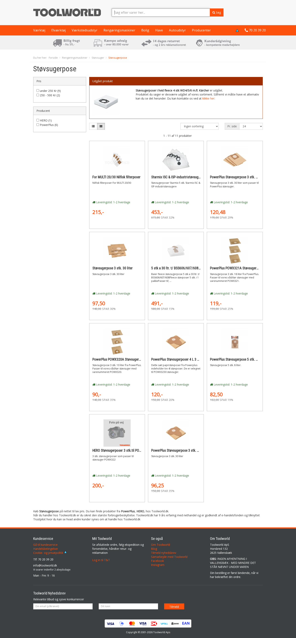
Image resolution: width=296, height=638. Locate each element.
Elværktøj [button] (58, 30)
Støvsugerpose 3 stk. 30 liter (112, 268)
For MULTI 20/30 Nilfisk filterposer (116, 177)
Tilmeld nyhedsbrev (163, 553)
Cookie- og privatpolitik (48, 553)
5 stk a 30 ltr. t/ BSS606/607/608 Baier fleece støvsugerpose (194, 268)
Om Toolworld (160, 545)
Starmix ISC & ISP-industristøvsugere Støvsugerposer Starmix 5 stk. (198, 177)
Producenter (201, 30)
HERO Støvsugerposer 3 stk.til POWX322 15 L (124, 450)
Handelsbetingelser (45, 549)
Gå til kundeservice (45, 545)
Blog (154, 549)
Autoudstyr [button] (177, 30)
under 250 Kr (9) (50, 91)
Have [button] (159, 30)
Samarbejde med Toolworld (169, 557)
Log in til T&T (101, 560)
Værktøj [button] (39, 30)
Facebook (157, 561)
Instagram (157, 565)
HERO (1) (46, 120)
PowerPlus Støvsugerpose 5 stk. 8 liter (237, 359)
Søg (218, 12)
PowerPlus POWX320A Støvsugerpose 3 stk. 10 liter (128, 359)
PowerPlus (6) (49, 125)
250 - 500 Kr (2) (50, 95)
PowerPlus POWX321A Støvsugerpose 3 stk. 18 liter (246, 268)
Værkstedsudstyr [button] (84, 30)
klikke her (208, 98)
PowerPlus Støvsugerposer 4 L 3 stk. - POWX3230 (186, 359)
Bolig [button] (145, 30)
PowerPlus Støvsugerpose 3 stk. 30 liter (238, 177)
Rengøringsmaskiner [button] (119, 30)
